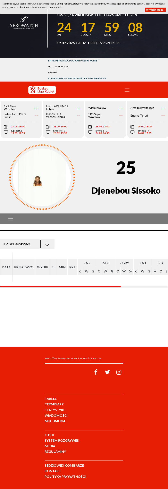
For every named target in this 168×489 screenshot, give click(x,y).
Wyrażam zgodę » (155, 9)
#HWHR (52, 72)
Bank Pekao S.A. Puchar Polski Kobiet (73, 60)
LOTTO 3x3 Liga (58, 66)
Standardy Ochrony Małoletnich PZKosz (77, 78)
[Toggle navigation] (127, 90)
